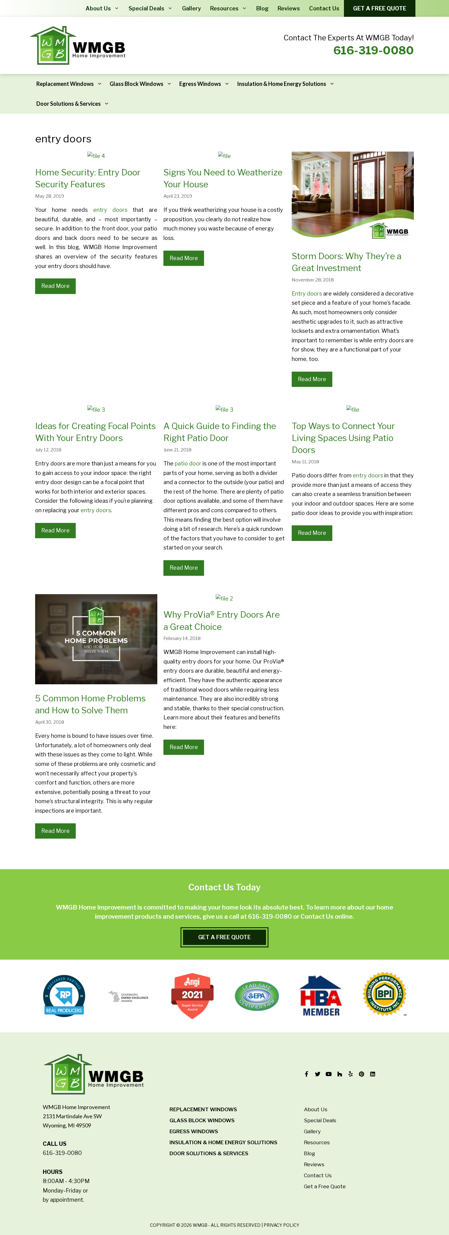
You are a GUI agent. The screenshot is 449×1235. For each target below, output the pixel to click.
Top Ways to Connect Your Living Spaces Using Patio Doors (343, 438)
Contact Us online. (327, 916)
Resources (224, 8)
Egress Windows (200, 83)
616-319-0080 (373, 50)
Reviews (289, 8)
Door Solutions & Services (68, 103)
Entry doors (307, 293)
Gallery (191, 8)
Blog (262, 8)
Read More (55, 286)
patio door (188, 463)
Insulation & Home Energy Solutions (281, 83)
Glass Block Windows (136, 83)
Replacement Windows (65, 83)
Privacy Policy (281, 1225)
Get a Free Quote (379, 8)
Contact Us (324, 8)
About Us (98, 8)
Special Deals (146, 8)
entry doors (110, 210)
